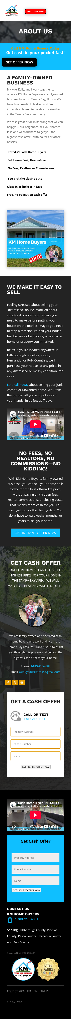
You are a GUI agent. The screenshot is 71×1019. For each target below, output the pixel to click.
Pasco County (27, 936)
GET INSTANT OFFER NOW (35, 532)
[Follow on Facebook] (8, 682)
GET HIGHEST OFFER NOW (35, 766)
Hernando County (49, 936)
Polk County (21, 942)
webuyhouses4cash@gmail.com (39, 672)
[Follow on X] (15, 682)
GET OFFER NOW (35, 11)
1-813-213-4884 (40, 666)
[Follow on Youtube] (22, 682)
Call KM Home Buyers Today (35, 48)
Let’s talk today (17, 385)
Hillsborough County (32, 930)
